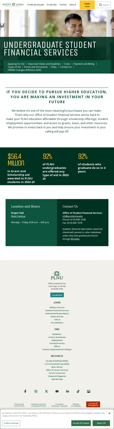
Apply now (87, 5)
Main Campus (18, 216)
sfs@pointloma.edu (73, 216)
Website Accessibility (76, 405)
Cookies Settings (11, 423)
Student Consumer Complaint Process (38, 405)
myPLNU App (57, 379)
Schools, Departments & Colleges (57, 349)
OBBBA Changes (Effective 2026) (24, 69)
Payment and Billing (84, 63)
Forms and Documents (36, 66)
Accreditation (57, 322)
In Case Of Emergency (93, 404)
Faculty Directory (57, 343)
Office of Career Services (57, 370)
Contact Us (66, 66)
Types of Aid (14, 66)
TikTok (78, 391)
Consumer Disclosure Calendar (59, 405)
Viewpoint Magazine (57, 376)
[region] (57, 419)
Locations (57, 295)
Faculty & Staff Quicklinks (57, 361)
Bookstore (57, 334)
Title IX (57, 319)
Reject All (101, 423)
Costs (67, 63)
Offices (57, 346)
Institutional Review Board (57, 313)
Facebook (25, 391)
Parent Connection (57, 373)
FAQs (54, 66)
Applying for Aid (16, 63)
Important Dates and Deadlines (44, 63)
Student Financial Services (57, 310)
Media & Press (57, 316)
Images (89, 391)
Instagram (36, 391)
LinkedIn (67, 391)
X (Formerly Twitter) (46, 391)
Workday (75, 238)
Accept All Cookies (81, 423)
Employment (57, 340)
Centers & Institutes (57, 337)
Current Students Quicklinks (57, 364)
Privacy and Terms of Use (19, 405)
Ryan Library (57, 367)
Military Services (57, 307)
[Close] (109, 413)
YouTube (57, 391)
